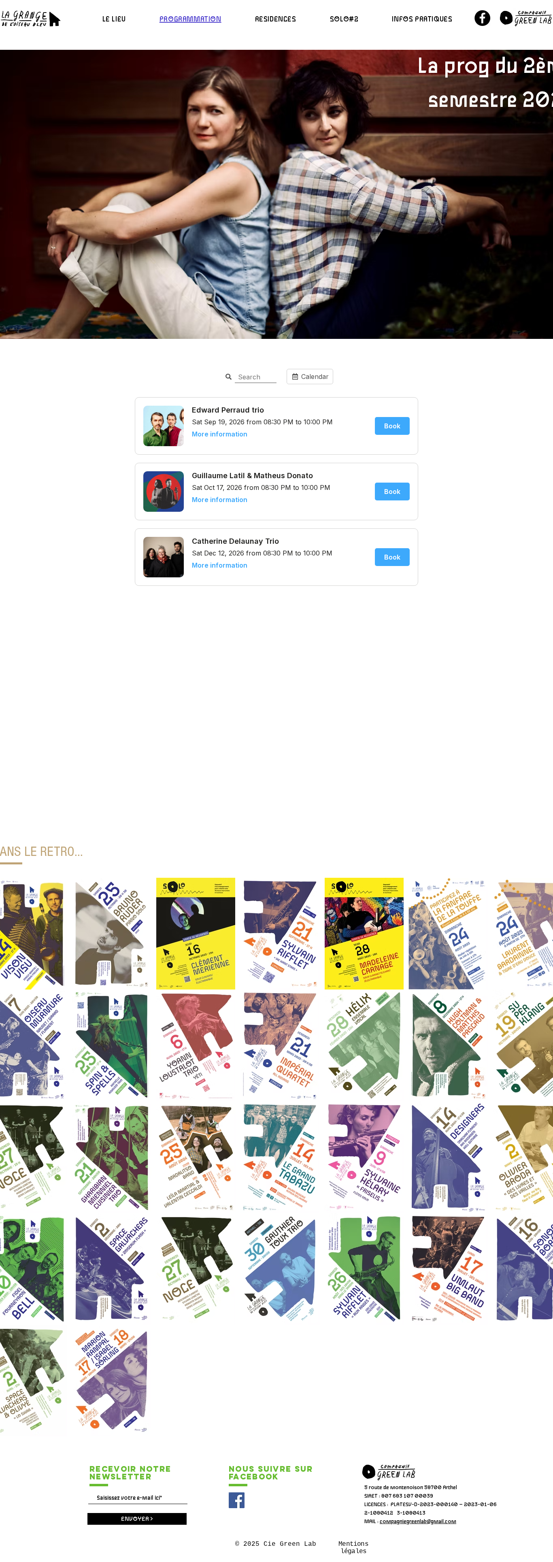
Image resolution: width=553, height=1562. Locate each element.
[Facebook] (482, 18)
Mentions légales (353, 1548)
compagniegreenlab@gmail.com (418, 1522)
